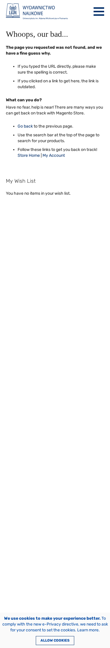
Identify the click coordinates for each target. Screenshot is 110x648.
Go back (25, 126)
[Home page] (37, 12)
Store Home (29, 155)
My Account (54, 155)
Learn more (88, 630)
